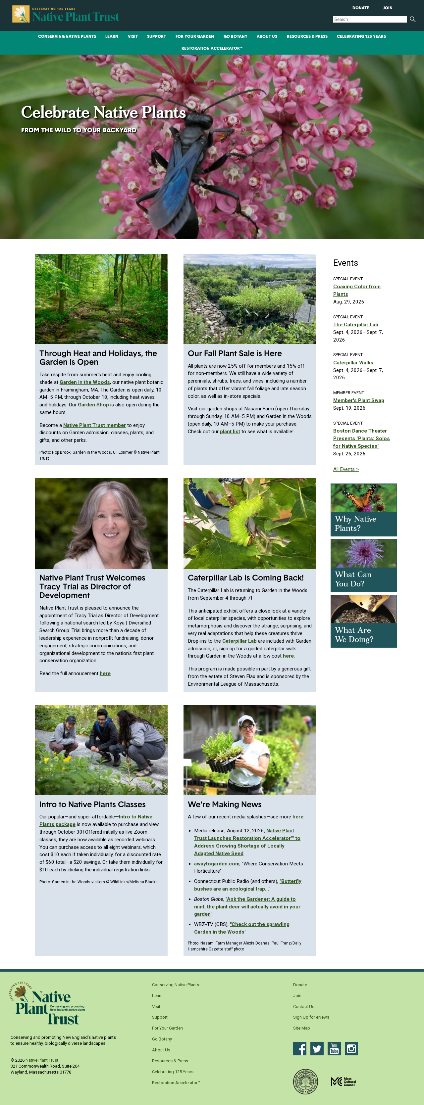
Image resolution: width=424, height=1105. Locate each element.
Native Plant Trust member (94, 425)
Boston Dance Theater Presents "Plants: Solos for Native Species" (361, 438)
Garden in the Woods (85, 382)
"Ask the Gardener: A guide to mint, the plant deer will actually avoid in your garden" (247, 906)
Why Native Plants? (355, 524)
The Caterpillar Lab (355, 325)
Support (156, 37)
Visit (133, 37)
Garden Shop (93, 405)
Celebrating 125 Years (361, 37)
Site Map (301, 1028)
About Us (267, 37)
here (105, 673)
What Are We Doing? (354, 635)
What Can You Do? (353, 580)
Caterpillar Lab (239, 641)
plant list (230, 432)
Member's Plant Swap (358, 400)
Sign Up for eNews (311, 1017)
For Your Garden (195, 37)
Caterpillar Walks (353, 363)
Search (412, 19)
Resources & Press (307, 37)
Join (388, 8)
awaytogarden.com (216, 864)
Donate (360, 8)
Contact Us (303, 1006)
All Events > (346, 469)
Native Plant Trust (42, 1060)
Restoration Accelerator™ (212, 49)
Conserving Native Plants (67, 37)
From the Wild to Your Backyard (78, 131)
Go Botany (235, 37)
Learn (111, 37)
